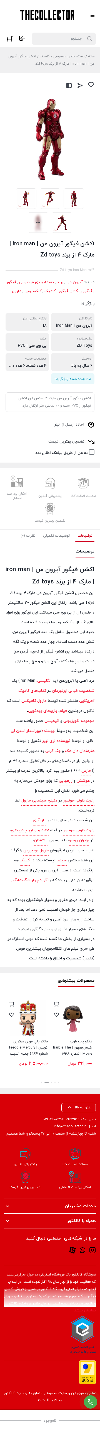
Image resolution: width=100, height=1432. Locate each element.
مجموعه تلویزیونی (78, 721)
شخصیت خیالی (81, 690)
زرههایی (65, 780)
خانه (91, 56)
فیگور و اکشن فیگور (75, 291)
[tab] (84, 536)
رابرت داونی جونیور (78, 800)
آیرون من (74, 282)
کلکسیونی (32, 291)
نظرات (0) (28, 535)
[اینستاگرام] (92, 1250)
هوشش (83, 780)
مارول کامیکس (34, 700)
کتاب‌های (38, 690)
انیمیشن (51, 721)
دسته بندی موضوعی (68, 56)
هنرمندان (86, 751)
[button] (58, 1082)
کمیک (25, 860)
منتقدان (41, 840)
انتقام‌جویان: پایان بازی (30, 830)
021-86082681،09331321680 (64, 1119)
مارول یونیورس (36, 850)
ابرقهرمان (59, 690)
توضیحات (85, 535)
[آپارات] (72, 1250)
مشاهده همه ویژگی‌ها (73, 379)
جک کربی (53, 751)
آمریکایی (86, 700)
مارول (16, 291)
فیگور (11, 282)
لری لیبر (48, 741)
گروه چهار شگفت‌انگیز (29, 880)
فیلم (63, 710)
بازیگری (39, 820)
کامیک (45, 56)
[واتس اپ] (82, 1250)
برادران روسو (79, 840)
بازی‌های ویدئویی (42, 710)
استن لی (18, 731)
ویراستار (33, 731)
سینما (62, 860)
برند (60, 282)
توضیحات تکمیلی (56, 535)
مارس (86, 770)
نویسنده (49, 731)
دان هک (71, 751)
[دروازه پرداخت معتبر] (87, 1372)
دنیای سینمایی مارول (39, 800)
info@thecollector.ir (70, 1126)
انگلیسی (44, 680)
